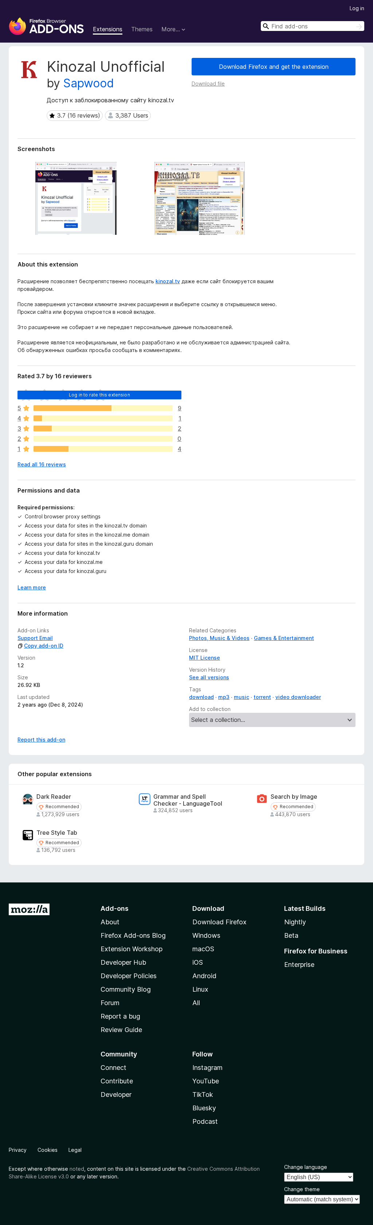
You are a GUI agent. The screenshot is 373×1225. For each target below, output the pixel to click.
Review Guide (121, 1030)
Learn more (31, 587)
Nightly (295, 922)
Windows (206, 935)
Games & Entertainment (284, 638)
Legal (75, 1150)
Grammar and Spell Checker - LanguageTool (187, 800)
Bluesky (204, 1108)
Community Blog (126, 989)
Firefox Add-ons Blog (133, 935)
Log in (357, 8)
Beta (291, 935)
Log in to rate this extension (99, 395)
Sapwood (88, 83)
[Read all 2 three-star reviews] (103, 428)
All (196, 1003)
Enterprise (299, 964)
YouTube (205, 1081)
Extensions (107, 29)
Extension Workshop (131, 949)
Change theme (302, 1189)
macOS (203, 949)
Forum (110, 1003)
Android (204, 976)
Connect (113, 1067)
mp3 (223, 697)
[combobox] (312, 26)
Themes (142, 29)
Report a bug (120, 1016)
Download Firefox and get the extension (274, 66)
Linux (200, 989)
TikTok (202, 1094)
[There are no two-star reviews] (103, 439)
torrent (262, 697)
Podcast (205, 1121)
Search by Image (294, 796)
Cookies (48, 1150)
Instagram (207, 1067)
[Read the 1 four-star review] (103, 418)
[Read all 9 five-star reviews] (103, 408)
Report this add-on (41, 739)
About (110, 922)
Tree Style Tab (56, 832)
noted (77, 1169)
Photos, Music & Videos (219, 638)
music (241, 697)
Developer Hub (123, 962)
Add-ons (115, 908)
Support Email (35, 638)
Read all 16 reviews (41, 464)
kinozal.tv (168, 281)
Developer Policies (129, 976)
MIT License (204, 658)
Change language (305, 1167)
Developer (116, 1094)
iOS (197, 962)
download (201, 697)
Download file (208, 83)
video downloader (298, 697)
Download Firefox (219, 922)
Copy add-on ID (43, 646)
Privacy (18, 1150)
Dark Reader (53, 796)
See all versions (209, 677)
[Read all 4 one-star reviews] (103, 449)
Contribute (117, 1081)
